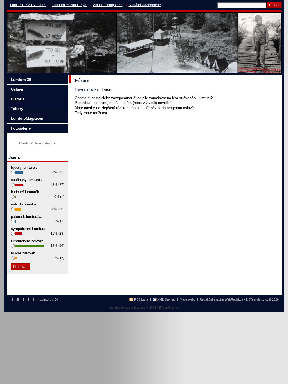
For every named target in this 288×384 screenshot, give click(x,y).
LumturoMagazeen (27, 118)
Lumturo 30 (21, 80)
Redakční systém (212, 299)
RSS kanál (141, 299)
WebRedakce (234, 299)
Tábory (17, 109)
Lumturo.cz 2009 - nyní (69, 5)
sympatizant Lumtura (28, 229)
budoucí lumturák (25, 192)
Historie (17, 99)
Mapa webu (187, 299)
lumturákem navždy (27, 241)
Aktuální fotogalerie (108, 5)
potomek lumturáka (26, 216)
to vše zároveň (23, 253)
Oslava (17, 89)
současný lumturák (26, 180)
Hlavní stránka (86, 89)
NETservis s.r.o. (257, 299)
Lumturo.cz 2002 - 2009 (28, 5)
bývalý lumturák (24, 167)
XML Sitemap (167, 299)
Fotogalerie (21, 128)
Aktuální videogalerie (145, 5)
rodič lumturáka (23, 204)
